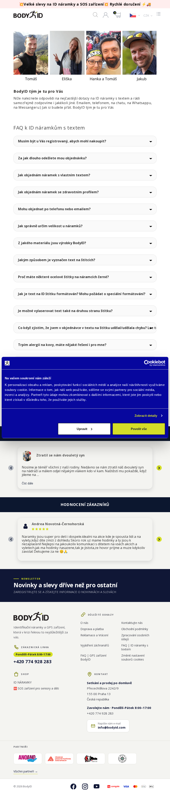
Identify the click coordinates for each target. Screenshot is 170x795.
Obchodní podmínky (134, 629)
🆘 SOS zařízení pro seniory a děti (36, 688)
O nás (84, 623)
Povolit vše (139, 428)
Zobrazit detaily (146, 415)
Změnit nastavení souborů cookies (132, 657)
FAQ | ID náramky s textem (134, 647)
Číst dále (27, 483)
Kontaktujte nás (132, 623)
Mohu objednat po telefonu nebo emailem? (54, 209)
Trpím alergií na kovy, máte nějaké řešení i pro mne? (62, 344)
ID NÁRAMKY (22, 682)
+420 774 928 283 (32, 661)
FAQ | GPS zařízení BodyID (93, 657)
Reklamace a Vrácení (94, 635)
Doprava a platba (92, 629)
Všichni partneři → (25, 771)
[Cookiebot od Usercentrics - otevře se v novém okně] (147, 363)
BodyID (27, 786)
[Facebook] (73, 786)
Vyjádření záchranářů (94, 645)
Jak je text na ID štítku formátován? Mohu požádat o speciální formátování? (81, 294)
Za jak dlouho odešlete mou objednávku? (52, 158)
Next (159, 468)
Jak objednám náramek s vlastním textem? (54, 175)
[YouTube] (96, 786)
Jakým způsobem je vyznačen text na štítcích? (56, 260)
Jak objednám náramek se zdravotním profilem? (58, 192)
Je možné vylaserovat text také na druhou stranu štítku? (65, 311)
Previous (10, 468)
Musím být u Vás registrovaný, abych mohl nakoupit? (62, 141)
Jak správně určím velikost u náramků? (50, 226)
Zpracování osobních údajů (135, 637)
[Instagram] (85, 786)
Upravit (82, 428)
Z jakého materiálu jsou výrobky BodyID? (52, 243)
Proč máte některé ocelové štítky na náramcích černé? (63, 277)
